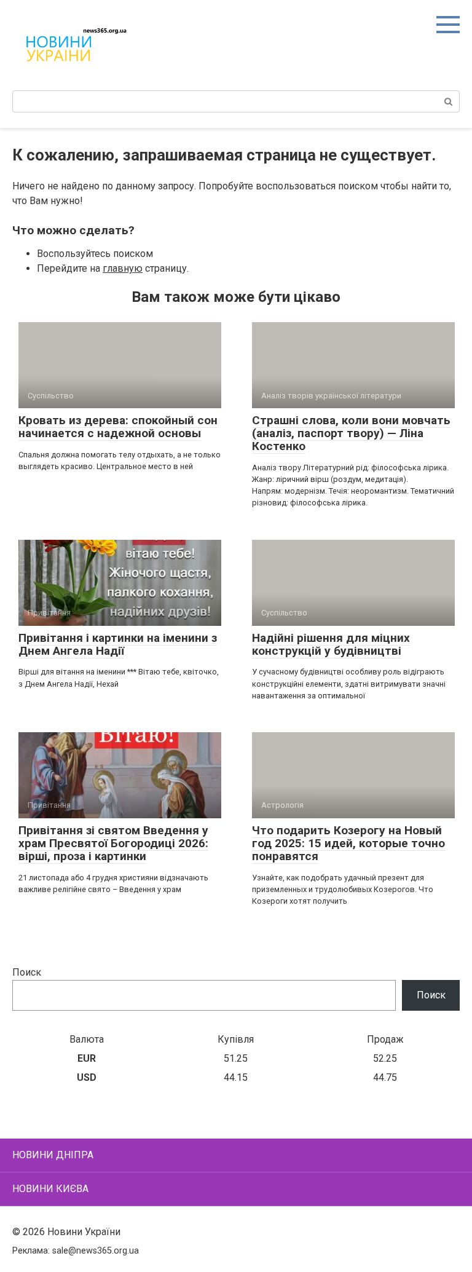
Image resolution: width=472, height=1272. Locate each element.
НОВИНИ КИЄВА (50, 1189)
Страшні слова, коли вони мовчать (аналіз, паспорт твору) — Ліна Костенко (351, 433)
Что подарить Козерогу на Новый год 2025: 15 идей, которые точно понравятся (348, 843)
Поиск (26, 972)
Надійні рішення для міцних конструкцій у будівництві (331, 644)
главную (123, 268)
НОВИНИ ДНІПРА (52, 1155)
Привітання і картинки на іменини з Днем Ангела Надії (117, 644)
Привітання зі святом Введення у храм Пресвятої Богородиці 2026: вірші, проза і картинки (113, 843)
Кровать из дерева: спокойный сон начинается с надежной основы (118, 426)
